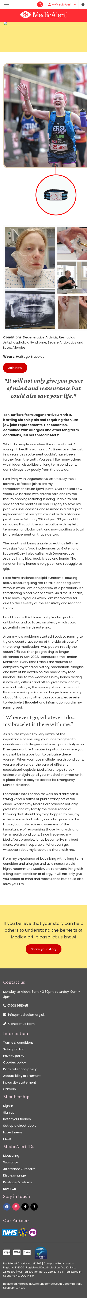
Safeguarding (13, 1049)
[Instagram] (16, 1207)
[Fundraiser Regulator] (33, 1232)
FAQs (7, 1139)
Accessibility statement (22, 1075)
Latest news (12, 1132)
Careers (9, 1089)
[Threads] (34, 1207)
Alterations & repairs (19, 1169)
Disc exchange (14, 1175)
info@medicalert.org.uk (26, 1014)
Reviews (9, 1188)
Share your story (43, 949)
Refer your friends (17, 1119)
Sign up (9, 1112)
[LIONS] (23, 1232)
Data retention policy (20, 1069)
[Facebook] (7, 1207)
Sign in (8, 1105)
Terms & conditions (18, 1042)
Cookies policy (14, 1062)
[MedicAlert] (43, 15)
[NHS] (10, 1232)
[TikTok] (25, 1207)
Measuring (11, 1155)
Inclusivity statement (19, 1082)
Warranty (10, 1162)
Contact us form (21, 1023)
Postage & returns (17, 1182)
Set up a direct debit (19, 1125)
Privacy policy (13, 1056)
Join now (15, 367)
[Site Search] (40, 4)
